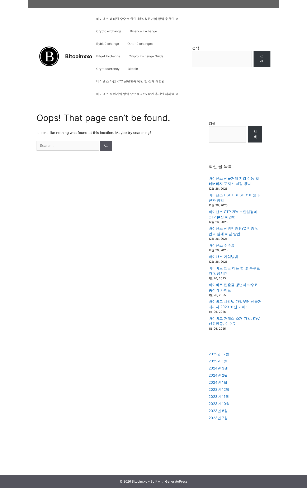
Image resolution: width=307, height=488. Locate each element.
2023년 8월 (218, 411)
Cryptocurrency (107, 69)
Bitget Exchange (108, 56)
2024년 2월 (218, 375)
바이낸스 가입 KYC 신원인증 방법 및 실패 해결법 (130, 81)
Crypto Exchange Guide (146, 56)
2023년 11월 (219, 397)
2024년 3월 (218, 368)
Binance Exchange (143, 31)
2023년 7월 (218, 418)
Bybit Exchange (107, 44)
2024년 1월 (218, 382)
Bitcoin (133, 69)
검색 (195, 48)
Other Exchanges (140, 44)
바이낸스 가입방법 (223, 257)
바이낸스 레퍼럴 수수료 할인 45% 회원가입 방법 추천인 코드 (138, 19)
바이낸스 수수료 (222, 245)
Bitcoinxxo (78, 56)
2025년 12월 (219, 354)
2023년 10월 (219, 404)
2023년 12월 (219, 389)
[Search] (106, 146)
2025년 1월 (218, 361)
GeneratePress (176, 481)
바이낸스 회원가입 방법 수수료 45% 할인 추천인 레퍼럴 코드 (138, 94)
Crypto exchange (109, 31)
